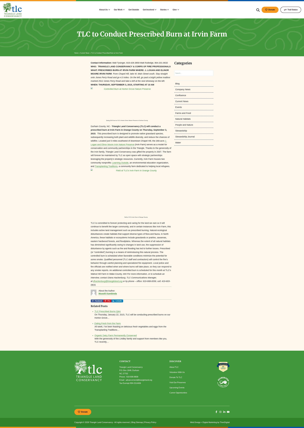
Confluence (180, 95)
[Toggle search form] (258, 10)
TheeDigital (225, 422)
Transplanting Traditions (106, 166)
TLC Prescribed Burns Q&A (108, 311)
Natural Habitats (183, 119)
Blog (177, 83)
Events (178, 107)
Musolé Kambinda (108, 293)
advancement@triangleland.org (139, 380)
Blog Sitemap (137, 422)
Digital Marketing (210, 422)
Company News (182, 89)
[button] (104, 10)
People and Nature (184, 125)
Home (76, 53)
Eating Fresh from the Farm (108, 323)
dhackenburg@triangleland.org (107, 281)
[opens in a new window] (216, 412)
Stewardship (181, 131)
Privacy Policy (150, 422)
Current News (84, 53)
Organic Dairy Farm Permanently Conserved (116, 335)
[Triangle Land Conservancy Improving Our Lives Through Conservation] (12, 10)
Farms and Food (183, 113)
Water (178, 142)
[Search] (209, 73)
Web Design (195, 422)
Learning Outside (120, 163)
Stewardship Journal (185, 136)
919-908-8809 (132, 377)
